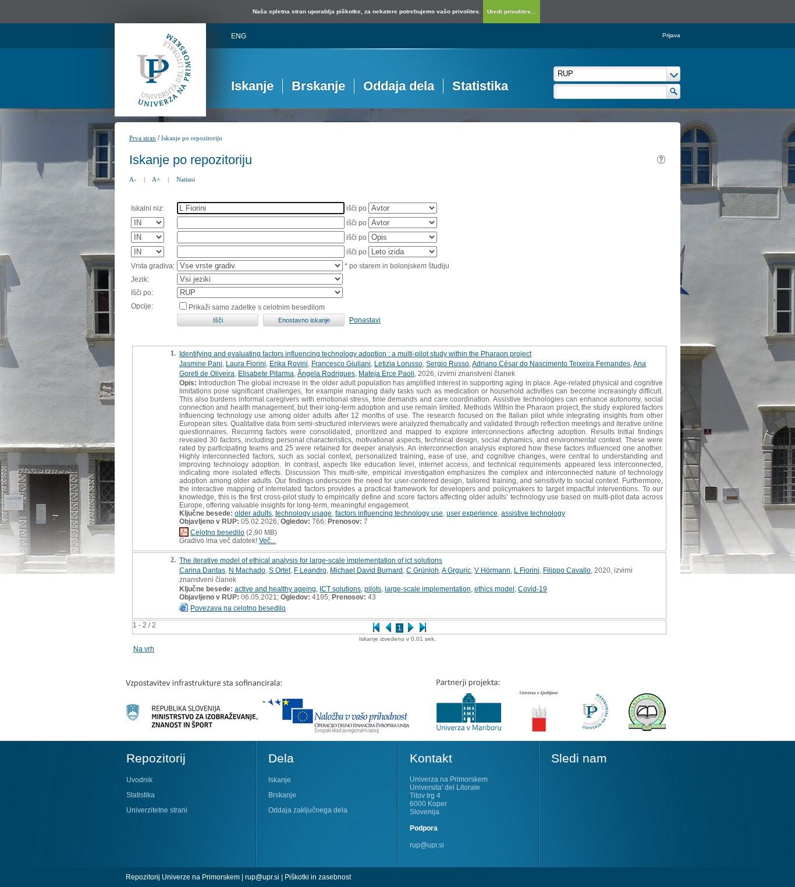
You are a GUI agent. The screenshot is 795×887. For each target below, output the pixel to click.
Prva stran (142, 137)
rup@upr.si (427, 845)
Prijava (671, 35)
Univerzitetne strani (156, 810)
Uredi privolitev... (511, 11)
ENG (238, 36)
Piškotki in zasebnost (318, 877)
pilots (372, 589)
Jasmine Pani (200, 364)
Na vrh (143, 649)
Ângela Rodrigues (326, 374)
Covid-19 (532, 589)
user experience (472, 513)
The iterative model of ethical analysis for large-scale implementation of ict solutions (310, 560)
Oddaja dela (398, 86)
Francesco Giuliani (341, 364)
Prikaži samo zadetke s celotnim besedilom (257, 307)
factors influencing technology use (389, 513)
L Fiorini (527, 570)
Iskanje (252, 86)
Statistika (480, 86)
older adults (253, 513)
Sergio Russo (447, 364)
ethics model (494, 589)
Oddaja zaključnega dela (307, 810)
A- (132, 179)
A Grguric (456, 570)
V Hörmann (492, 570)
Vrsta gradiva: (153, 266)
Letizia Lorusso (398, 364)
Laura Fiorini (246, 364)
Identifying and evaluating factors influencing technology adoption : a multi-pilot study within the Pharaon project (355, 354)
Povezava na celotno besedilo (238, 608)
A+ (156, 179)
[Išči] (673, 91)
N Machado (247, 570)
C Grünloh (422, 570)
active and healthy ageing (275, 589)
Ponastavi (365, 320)
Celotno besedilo (217, 532)
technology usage (303, 513)
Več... (267, 541)
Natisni (185, 179)
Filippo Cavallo (567, 570)
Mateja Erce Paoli (386, 374)
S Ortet (279, 570)
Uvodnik (139, 780)
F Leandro (310, 570)
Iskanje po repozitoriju (191, 137)
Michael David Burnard (366, 570)
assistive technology (533, 513)
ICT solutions (340, 589)
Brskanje (318, 86)
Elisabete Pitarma (266, 374)
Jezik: (140, 279)
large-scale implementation (428, 589)
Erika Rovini (288, 364)
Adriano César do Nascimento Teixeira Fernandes (551, 364)
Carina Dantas (202, 570)
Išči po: (142, 293)
